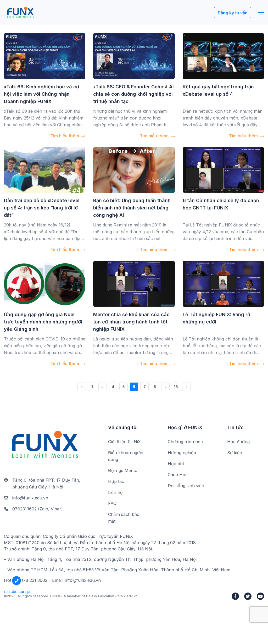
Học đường (238, 441)
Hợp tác (116, 481)
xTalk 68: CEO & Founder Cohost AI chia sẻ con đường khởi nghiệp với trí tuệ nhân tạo (133, 94)
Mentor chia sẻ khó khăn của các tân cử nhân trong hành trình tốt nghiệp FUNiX (131, 322)
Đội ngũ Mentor (123, 470)
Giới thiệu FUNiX (124, 441)
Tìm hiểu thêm (65, 135)
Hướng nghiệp (182, 452)
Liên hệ (115, 492)
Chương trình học (185, 441)
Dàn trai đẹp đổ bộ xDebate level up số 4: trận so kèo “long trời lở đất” (42, 208)
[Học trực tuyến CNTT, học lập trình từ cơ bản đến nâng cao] (20, 12)
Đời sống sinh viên (186, 485)
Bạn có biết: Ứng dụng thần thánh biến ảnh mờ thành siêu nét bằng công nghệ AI (132, 208)
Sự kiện (234, 452)
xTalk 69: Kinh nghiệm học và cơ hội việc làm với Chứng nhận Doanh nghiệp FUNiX (41, 94)
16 (176, 386)
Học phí (176, 463)
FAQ (112, 503)
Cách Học (178, 474)
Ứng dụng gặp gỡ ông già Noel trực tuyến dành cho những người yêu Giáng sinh (43, 322)
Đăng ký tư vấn (232, 12)
